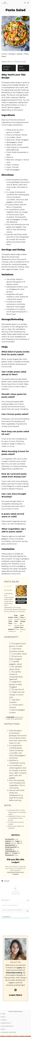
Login (27, 900)
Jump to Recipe (6, 68)
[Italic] (5, 910)
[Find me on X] (15, 990)
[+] (21, 909)
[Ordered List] (10, 910)
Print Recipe (22, 68)
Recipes (12, 54)
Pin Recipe (21, 602)
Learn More (15, 995)
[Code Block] (15, 910)
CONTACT (4, 1020)
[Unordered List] (12, 910)
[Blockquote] (14, 910)
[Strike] (8, 910)
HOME (3, 1014)
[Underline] (6, 910)
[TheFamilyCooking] (5, 3)
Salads (19, 54)
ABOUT (3, 1017)
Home (4, 54)
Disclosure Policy (7, 1026)
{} (19, 909)
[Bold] (3, 910)
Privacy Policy (6, 1023)
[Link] (17, 910)
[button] (25, 3)
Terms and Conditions (9, 1032)
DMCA (3, 1029)
